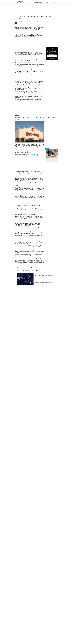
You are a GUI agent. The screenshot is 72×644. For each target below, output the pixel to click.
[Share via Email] (13, 24)
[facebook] (53, 2)
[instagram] (55, 2)
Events (46, 2)
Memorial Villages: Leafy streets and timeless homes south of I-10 (43, 282)
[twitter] (54, 2)
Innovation (40, 2)
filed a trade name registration (30, 218)
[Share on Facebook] (13, 21)
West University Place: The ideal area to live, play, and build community (44, 278)
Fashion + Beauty (36, 2)
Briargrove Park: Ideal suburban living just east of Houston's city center (44, 275)
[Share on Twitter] (13, 23)
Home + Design (32, 2)
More (48, 2)
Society (29, 2)
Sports (43, 2)
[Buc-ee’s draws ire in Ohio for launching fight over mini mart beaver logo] (29, 132)
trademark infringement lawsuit (31, 154)
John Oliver (28, 157)
